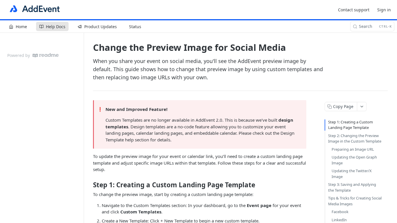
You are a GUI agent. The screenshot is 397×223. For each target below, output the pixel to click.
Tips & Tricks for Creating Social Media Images (355, 200)
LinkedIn (339, 219)
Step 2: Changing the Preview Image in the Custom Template (354, 138)
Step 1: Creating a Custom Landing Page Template (350, 124)
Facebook (340, 211)
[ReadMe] (46, 55)
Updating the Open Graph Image (354, 160)
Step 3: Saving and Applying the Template (352, 187)
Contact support (353, 9)
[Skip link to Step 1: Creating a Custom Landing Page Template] (89, 184)
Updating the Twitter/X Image (352, 173)
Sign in (384, 9)
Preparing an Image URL (353, 149)
